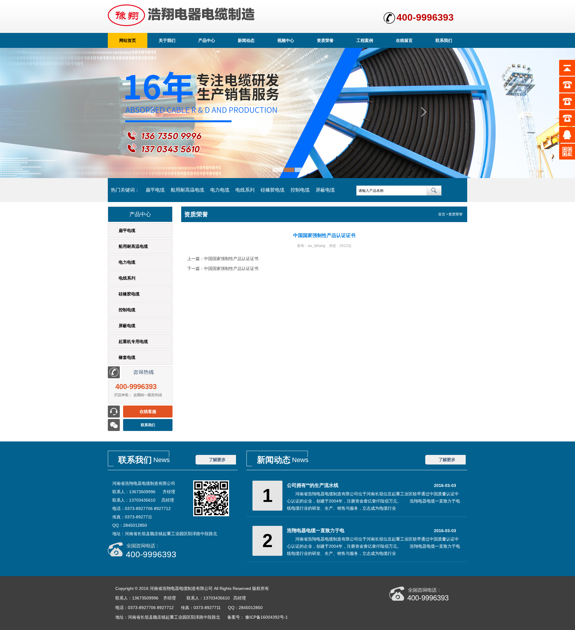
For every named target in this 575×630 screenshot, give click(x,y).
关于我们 (167, 40)
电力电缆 (219, 189)
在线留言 (404, 40)
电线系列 (245, 189)
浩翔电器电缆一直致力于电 (315, 530)
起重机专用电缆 (133, 341)
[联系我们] (216, 463)
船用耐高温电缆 (187, 189)
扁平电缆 (155, 189)
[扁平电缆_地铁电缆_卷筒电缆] (181, 15)
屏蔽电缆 (325, 189)
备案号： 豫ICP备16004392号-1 (258, 617)
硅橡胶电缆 (273, 189)
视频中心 (285, 40)
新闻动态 (246, 40)
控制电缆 (300, 189)
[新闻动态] (445, 463)
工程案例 (364, 40)
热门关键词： (125, 189)
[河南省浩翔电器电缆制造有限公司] (287, 176)
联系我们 (443, 40)
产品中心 (206, 40)
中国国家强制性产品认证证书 (231, 258)
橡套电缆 (127, 357)
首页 (441, 214)
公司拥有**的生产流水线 (312, 485)
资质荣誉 (325, 40)
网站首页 (127, 40)
